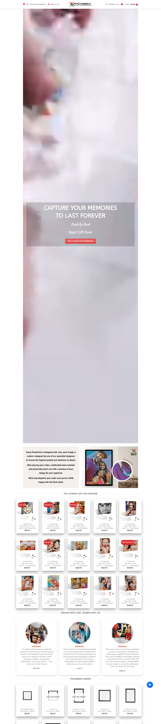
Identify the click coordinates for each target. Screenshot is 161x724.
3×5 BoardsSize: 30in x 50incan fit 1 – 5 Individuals (53, 601)
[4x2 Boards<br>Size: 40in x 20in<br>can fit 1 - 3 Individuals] (27, 548)
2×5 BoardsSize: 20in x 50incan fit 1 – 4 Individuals (104, 563)
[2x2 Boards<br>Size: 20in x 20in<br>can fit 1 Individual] (53, 510)
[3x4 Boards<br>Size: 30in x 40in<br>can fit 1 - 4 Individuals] (27, 585)
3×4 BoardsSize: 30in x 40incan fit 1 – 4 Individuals (27, 601)
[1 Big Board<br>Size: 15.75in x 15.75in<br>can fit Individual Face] (27, 510)
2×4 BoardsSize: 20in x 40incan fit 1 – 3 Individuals (130, 526)
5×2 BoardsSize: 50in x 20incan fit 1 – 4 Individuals (78, 563)
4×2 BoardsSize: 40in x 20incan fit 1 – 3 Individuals (27, 563)
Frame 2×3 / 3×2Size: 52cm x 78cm (79, 710)
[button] (131, 4)
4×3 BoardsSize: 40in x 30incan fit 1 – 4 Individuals (130, 563)
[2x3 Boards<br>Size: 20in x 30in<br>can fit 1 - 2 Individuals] (79, 510)
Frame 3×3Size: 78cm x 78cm (104, 710)
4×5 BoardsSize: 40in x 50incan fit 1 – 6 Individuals (130, 601)
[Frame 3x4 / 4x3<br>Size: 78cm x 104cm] (130, 695)
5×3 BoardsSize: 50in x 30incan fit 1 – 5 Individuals (78, 601)
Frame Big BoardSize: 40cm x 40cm (27, 710)
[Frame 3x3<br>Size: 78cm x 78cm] (104, 695)
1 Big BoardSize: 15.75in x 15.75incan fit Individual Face (27, 526)
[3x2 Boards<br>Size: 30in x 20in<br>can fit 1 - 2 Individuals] (104, 510)
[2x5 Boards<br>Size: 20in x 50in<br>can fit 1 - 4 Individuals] (104, 548)
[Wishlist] (122, 4)
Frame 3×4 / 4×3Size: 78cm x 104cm (130, 710)
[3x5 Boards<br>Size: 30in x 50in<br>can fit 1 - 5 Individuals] (53, 585)
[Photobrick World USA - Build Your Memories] (80, 4)
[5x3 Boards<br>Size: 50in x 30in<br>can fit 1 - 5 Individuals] (79, 585)
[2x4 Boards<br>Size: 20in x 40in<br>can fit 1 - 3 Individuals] (130, 510)
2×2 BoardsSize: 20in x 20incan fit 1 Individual (53, 526)
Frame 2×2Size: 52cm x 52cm (53, 710)
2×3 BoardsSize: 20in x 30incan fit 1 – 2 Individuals (78, 526)
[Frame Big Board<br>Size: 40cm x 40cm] (27, 695)
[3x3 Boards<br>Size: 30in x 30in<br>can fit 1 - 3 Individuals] (53, 548)
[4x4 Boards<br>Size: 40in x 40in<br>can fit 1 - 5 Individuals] (104, 585)
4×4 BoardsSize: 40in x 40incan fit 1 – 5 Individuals (104, 601)
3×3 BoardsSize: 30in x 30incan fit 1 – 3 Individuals (53, 563)
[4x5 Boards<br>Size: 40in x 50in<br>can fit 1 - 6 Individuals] (130, 585)
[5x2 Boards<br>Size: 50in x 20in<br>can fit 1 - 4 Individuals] (79, 548)
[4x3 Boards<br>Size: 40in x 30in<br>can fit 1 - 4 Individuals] (130, 548)
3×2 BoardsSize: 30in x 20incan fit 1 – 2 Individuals (104, 526)
